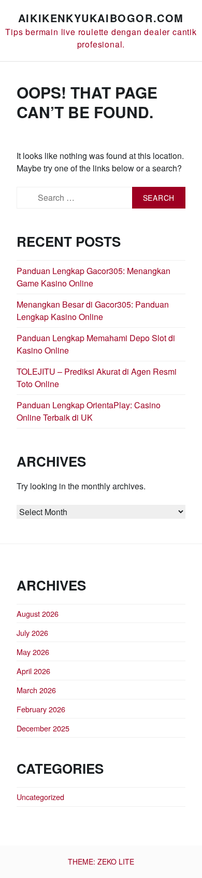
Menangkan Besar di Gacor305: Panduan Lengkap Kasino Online (93, 310)
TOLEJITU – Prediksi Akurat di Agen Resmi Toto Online (97, 377)
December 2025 (43, 728)
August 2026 (38, 613)
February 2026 (41, 709)
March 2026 (36, 689)
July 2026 (32, 632)
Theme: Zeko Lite (101, 861)
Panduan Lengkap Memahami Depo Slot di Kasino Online (96, 344)
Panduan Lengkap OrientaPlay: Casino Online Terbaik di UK (89, 411)
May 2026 (33, 651)
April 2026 (33, 670)
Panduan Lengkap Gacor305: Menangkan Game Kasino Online (93, 277)
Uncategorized (40, 796)
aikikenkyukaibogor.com (101, 17)
